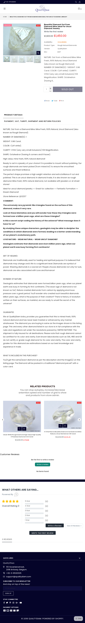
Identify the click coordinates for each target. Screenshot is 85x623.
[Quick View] (20, 429)
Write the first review (42, 533)
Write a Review (55, 525)
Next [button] (79, 419)
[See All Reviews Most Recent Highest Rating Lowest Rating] (74, 526)
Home (5, 17)
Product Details (13, 114)
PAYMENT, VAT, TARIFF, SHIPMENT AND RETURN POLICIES (32, 121)
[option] (6, 59)
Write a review (42, 464)
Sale (38, 25)
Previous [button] (2, 419)
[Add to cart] (24, 429)
